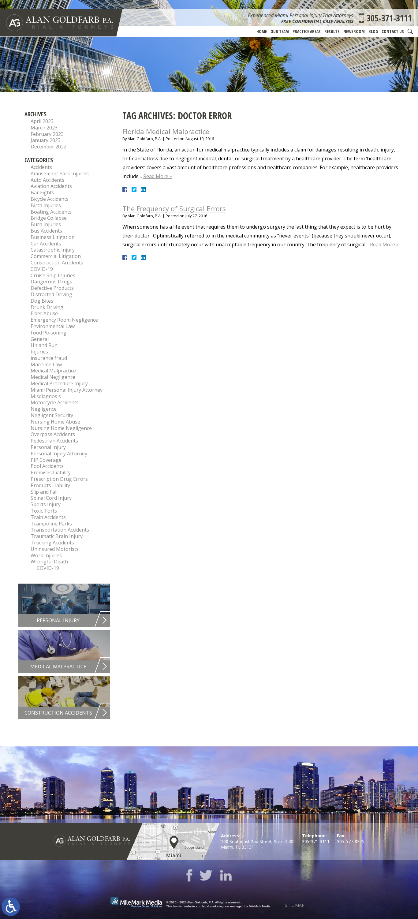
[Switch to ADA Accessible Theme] (11, 907)
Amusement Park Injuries (60, 173)
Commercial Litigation (56, 256)
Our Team (280, 31)
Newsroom (354, 31)
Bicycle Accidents (50, 199)
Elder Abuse (44, 313)
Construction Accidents (57, 262)
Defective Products (52, 288)
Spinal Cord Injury (51, 498)
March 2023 (44, 127)
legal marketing (213, 906)
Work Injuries (46, 555)
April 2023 (42, 121)
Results (332, 31)
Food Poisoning (48, 332)
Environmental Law (53, 326)
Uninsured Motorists (55, 549)
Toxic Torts (44, 510)
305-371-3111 (389, 18)
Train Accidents (48, 517)
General (40, 339)
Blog (373, 31)
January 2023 (46, 140)
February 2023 (47, 134)
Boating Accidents (51, 211)
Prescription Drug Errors (59, 479)
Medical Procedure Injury (59, 383)
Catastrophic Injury (53, 249)
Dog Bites (42, 300)
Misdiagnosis (46, 396)
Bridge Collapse (49, 218)
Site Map (294, 905)
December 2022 (48, 146)
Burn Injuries (46, 224)
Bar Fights (42, 192)
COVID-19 (42, 269)
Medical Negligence (53, 377)
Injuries (39, 351)
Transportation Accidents (60, 529)
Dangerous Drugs (51, 281)
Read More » (157, 176)
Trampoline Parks (51, 523)
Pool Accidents (47, 466)
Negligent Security (52, 415)
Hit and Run (44, 345)
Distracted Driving (51, 294)
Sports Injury (46, 504)
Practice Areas (307, 31)
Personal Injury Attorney (59, 453)
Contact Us (393, 31)
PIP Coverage (46, 460)
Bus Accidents (46, 230)
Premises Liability (51, 472)
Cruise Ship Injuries (53, 275)
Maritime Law (46, 364)
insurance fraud (49, 358)
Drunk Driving (47, 307)
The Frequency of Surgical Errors (174, 208)
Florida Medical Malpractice (165, 131)
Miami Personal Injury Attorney (67, 390)
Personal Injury (48, 447)
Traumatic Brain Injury (57, 536)
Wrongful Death (49, 561)
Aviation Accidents (51, 186)
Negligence (44, 408)
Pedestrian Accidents (54, 440)
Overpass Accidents (53, 434)
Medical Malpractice (53, 370)
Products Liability (50, 485)
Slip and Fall (44, 491)
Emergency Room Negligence (64, 319)
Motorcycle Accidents (55, 402)
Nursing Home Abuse (55, 421)
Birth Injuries (46, 205)
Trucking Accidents (52, 542)
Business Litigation (53, 237)
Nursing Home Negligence (61, 428)
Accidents (41, 167)
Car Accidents (46, 243)
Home (261, 31)
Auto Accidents (47, 180)
